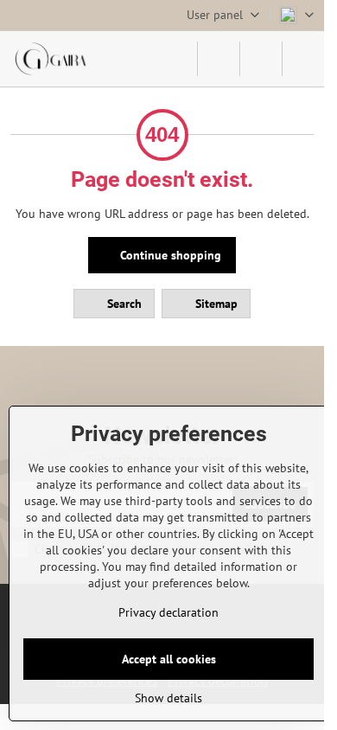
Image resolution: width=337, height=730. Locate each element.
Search (123, 303)
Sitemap (215, 303)
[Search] (218, 59)
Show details (168, 698)
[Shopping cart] (261, 59)
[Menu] (303, 59)
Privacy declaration (168, 612)
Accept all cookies (169, 659)
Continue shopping (169, 255)
